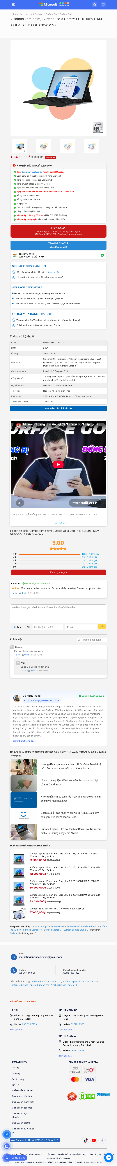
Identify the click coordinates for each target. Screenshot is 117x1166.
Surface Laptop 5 (40, 926)
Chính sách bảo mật (22, 1107)
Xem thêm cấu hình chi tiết (58, 408)
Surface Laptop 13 (32, 929)
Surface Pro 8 (58, 926)
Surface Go (51, 14)
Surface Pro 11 (90, 926)
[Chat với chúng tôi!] (108, 1157)
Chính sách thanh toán (23, 1102)
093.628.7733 (29, 1024)
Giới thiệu (16, 1073)
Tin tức (15, 1067)
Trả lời (14, 593)
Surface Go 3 (66, 14)
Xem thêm (59, 523)
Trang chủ (18, 14)
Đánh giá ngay (58, 572)
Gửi (102, 626)
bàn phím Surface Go (32, 172)
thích (24, 593)
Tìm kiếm (79, 640)
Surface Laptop (28, 985)
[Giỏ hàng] (103, 4)
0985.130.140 (70, 973)
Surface (14, 933)
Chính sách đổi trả (21, 1123)
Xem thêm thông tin (23, 741)
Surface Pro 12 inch (47, 985)
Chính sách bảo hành (22, 1096)
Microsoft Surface (34, 14)
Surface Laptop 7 (52, 929)
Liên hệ (15, 1085)
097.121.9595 (77, 1024)
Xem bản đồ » (17, 1029)
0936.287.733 (27, 973)
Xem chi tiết (53, 272)
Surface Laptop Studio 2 (76, 929)
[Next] (100, 88)
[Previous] (16, 88)
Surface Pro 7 (73, 926)
